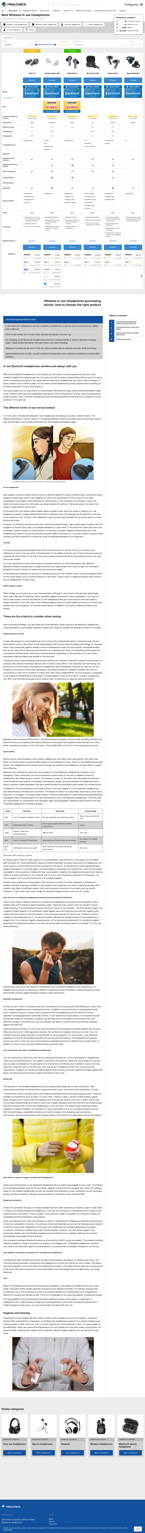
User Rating (63, 41)
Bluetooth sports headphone (128, 1445)
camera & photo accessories (105, 11)
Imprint (51, 1519)
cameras (122, 11)
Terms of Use (53, 1524)
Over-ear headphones (14, 1444)
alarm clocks (44, 11)
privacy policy (7, 1530)
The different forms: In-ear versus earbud (127, 328)
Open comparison (14, 1453)
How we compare (7, 98)
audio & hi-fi (68, 11)
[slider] (36, 44)
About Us (52, 1521)
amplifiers (56, 11)
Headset (65, 1444)
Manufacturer (77, 41)
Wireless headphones (101, 1444)
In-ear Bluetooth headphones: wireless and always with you (126, 322)
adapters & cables (30, 11)
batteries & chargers (83, 11)
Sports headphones (42, 1444)
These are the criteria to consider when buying (127, 333)
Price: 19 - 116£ (40, 41)
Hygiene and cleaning (123, 339)
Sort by (5, 41)
